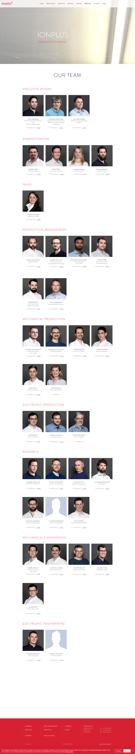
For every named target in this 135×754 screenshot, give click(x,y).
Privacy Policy (69, 752)
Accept (127, 751)
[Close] (133, 751)
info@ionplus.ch (107, 732)
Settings (118, 751)
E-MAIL (38, 128)
